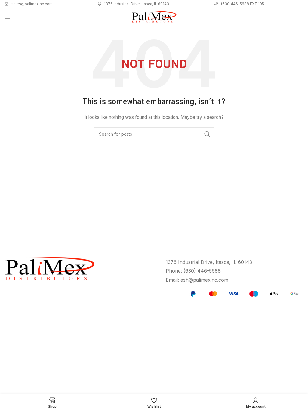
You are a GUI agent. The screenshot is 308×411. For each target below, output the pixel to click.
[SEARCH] (207, 134)
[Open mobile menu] (8, 17)
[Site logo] (154, 16)
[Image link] (243, 293)
